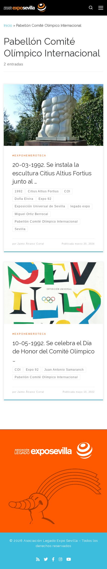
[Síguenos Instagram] (60, 559)
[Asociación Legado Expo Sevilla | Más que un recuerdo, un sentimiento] (25, 7)
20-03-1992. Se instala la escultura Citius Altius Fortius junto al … (52, 173)
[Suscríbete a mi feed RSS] (38, 559)
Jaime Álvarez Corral (30, 244)
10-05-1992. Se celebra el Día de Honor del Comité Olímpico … (53, 351)
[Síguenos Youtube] (68, 559)
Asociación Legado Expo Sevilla (51, 541)
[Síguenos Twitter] (46, 559)
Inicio (8, 25)
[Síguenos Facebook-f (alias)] (53, 559)
